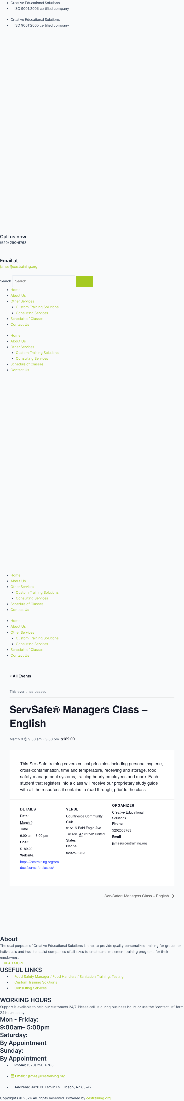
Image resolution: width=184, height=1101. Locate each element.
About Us (18, 295)
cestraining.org (98, 1098)
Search (5, 281)
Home (15, 290)
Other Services (22, 301)
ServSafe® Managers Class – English (137, 896)
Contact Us (20, 324)
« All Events (20, 676)
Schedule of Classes (27, 319)
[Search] (84, 281)
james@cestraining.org (18, 266)
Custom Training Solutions (37, 307)
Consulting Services (32, 313)
